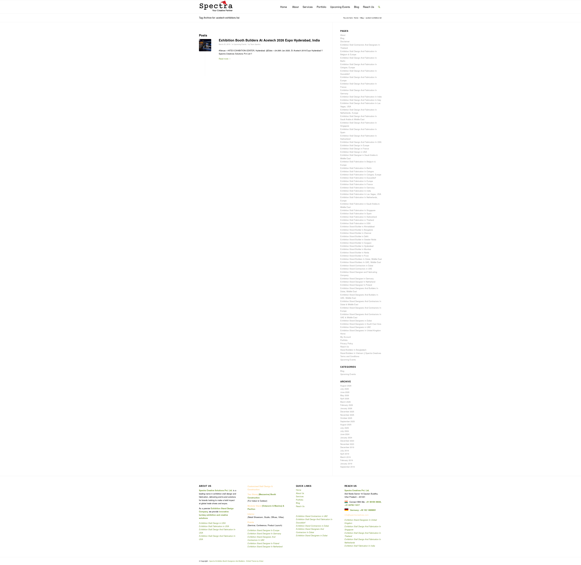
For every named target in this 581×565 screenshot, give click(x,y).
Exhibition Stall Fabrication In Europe (356, 181)
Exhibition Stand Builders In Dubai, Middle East (361, 259)
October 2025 (346, 418)
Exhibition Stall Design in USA (353, 151)
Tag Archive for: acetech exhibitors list (219, 17)
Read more (223, 58)
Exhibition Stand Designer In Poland (356, 284)
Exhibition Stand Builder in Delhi (354, 236)
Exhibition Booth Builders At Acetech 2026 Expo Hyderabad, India (269, 40)
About (342, 35)
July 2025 (344, 427)
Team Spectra (255, 44)
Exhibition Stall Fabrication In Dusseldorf (358, 177)
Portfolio (344, 340)
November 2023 (347, 444)
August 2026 (345, 385)
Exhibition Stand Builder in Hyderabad (356, 246)
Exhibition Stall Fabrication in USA (355, 223)
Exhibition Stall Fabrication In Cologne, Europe (360, 174)
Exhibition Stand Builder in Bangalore (356, 229)
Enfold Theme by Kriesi (254, 561)
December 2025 (347, 411)
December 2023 (347, 440)
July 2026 (344, 388)
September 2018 (347, 466)
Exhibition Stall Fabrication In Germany (357, 187)
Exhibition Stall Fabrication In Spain (356, 213)
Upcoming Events (240, 44)
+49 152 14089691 (368, 510)
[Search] (379, 6)
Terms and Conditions (349, 356)
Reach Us (344, 346)
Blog (342, 38)
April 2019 (344, 453)
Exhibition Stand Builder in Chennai (355, 233)
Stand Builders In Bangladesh (353, 349)
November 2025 (347, 414)
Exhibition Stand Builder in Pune (354, 255)
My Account (345, 336)
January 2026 (346, 408)
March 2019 (345, 457)
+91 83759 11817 (352, 505)
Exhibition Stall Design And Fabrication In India (361, 96)
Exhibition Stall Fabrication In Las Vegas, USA (360, 194)
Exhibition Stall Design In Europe (354, 145)
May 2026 (344, 395)
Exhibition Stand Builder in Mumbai (355, 249)
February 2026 (346, 405)
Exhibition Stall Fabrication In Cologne (357, 171)
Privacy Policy (346, 343)
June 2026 (344, 392)
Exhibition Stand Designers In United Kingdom (360, 330)
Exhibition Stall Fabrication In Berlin (356, 168)
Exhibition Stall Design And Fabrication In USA (360, 142)
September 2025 (347, 421)
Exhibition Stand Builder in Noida (354, 252)
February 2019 (346, 460)
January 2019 (346, 463)
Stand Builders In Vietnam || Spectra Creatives (360, 353)
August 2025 (345, 424)
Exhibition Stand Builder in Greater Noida (358, 239)
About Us (300, 493)
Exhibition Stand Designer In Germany (264, 533)
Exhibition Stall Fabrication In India (355, 190)
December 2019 (347, 447)
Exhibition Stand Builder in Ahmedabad (357, 226)
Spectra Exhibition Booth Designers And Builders (227, 561)
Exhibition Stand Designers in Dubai (356, 320)
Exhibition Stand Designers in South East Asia (360, 323)
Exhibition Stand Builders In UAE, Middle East (360, 262)
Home (342, 333)
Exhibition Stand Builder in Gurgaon (355, 242)
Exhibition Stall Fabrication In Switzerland (358, 216)
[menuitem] (283, 6)
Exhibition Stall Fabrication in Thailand (357, 219)
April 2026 (344, 398)
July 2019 (344, 450)
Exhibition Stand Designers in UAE (355, 327)
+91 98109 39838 (373, 501)
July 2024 (344, 431)
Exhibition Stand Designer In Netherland (357, 281)
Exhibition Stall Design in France (354, 148)
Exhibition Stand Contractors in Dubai (356, 265)
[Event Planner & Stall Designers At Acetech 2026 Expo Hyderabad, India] (205, 45)
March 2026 (345, 401)
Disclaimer (345, 41)
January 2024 (346, 437)
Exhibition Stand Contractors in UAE (356, 268)
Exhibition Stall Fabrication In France (356, 184)
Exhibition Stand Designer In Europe (263, 530)
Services (300, 496)
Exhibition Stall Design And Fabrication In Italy (360, 100)
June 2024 (344, 434)
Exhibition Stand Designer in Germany (357, 278)
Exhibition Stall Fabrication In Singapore (357, 210)
